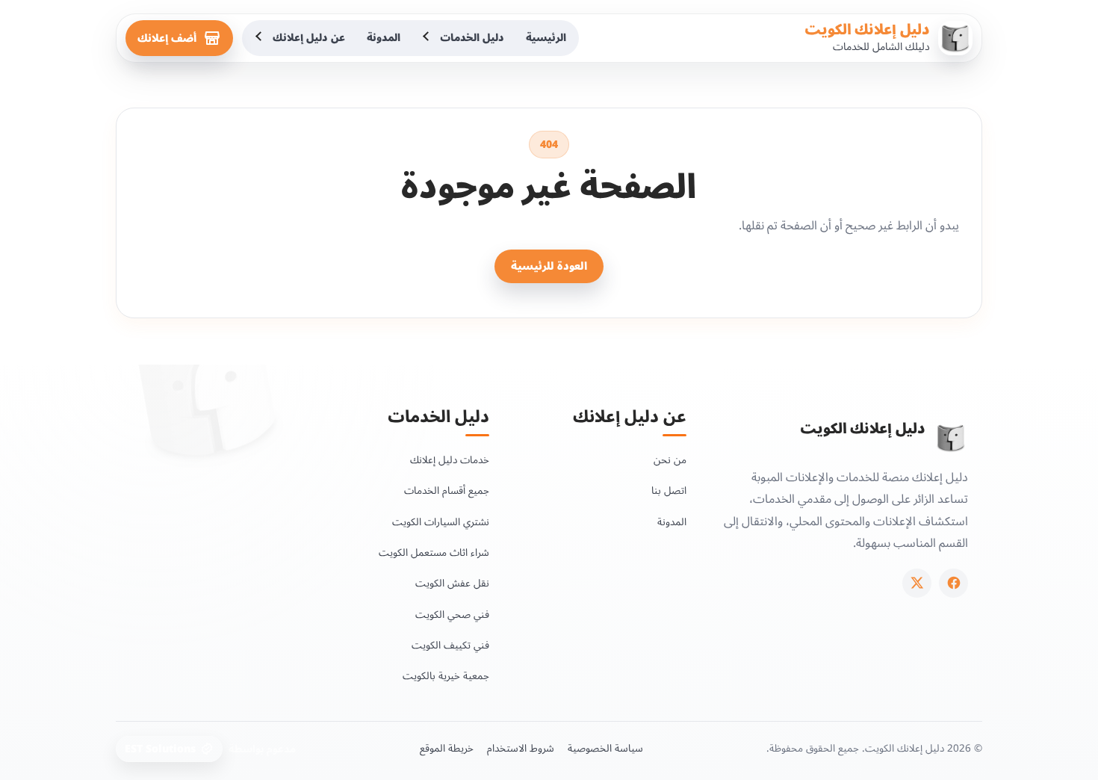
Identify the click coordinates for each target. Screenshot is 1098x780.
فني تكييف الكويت (450, 645)
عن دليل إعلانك (309, 38)
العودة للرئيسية (549, 266)
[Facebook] (953, 583)
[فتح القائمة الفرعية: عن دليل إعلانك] (260, 38)
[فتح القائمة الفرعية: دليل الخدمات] (427, 38)
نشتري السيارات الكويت (440, 522)
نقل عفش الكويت (452, 583)
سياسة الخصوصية (605, 749)
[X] (916, 583)
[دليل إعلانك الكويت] (951, 438)
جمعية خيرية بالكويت (446, 676)
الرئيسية (546, 38)
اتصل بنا (668, 490)
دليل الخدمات (472, 38)
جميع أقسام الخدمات (446, 490)
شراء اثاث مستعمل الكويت (434, 552)
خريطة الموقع (447, 749)
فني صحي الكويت (452, 614)
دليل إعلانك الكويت (867, 30)
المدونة (383, 38)
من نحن (670, 460)
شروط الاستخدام (520, 749)
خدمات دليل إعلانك (449, 460)
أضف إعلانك (166, 38)
